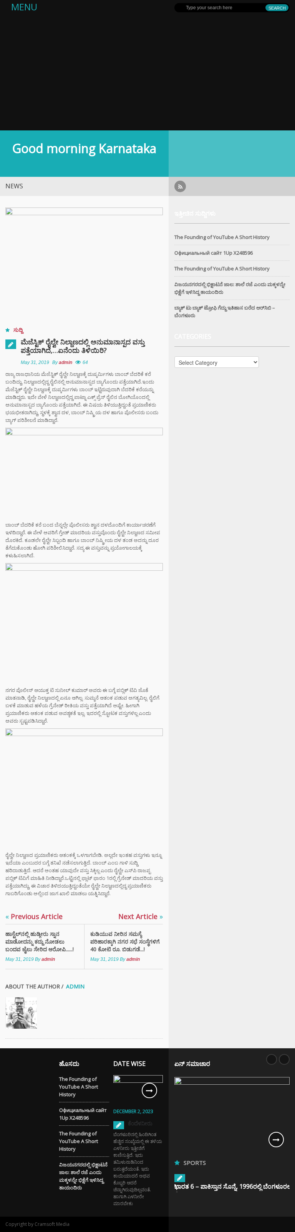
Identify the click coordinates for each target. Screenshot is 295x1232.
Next (284, 1059)
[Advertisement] (147, 73)
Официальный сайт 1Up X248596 (213, 252)
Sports (195, 1162)
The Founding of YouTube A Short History (222, 237)
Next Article (140, 916)
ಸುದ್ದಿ (18, 329)
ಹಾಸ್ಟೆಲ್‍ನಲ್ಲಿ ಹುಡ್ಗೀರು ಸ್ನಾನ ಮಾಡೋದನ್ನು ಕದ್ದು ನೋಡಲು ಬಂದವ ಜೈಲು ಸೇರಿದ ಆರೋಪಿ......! (39, 941)
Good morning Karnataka (84, 148)
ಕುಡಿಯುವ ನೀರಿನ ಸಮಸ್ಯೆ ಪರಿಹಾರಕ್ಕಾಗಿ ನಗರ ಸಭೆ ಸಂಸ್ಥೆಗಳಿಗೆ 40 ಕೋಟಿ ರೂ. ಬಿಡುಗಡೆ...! (125, 941)
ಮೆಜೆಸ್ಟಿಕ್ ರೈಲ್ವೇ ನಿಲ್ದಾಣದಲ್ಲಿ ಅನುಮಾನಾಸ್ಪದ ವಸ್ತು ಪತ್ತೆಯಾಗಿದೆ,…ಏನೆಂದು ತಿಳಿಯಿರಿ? (83, 346)
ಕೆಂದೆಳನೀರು (140, 1123)
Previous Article (34, 916)
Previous (271, 1059)
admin (65, 362)
